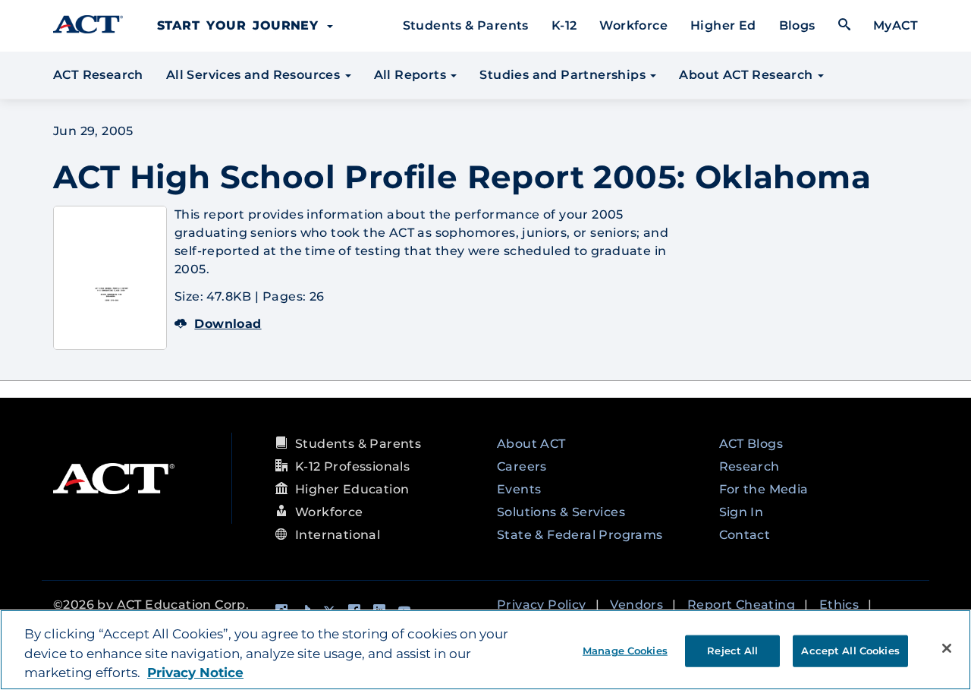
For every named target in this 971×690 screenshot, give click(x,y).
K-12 (564, 25)
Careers (522, 466)
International (337, 535)
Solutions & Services (561, 512)
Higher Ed (723, 25)
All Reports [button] (412, 75)
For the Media (764, 489)
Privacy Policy (541, 604)
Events (519, 489)
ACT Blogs (751, 443)
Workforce (633, 25)
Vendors (636, 604)
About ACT (531, 443)
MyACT (895, 25)
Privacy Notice (195, 672)
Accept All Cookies (850, 650)
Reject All (732, 650)
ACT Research (98, 75)
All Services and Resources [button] (255, 75)
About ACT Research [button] (747, 75)
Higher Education (352, 489)
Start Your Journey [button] (241, 25)
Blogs (797, 25)
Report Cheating (741, 604)
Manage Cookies (625, 650)
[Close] (946, 648)
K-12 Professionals (352, 466)
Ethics (839, 604)
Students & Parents (466, 25)
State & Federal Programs (580, 535)
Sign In (741, 512)
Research (749, 466)
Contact (745, 535)
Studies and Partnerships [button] (564, 75)
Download (227, 324)
